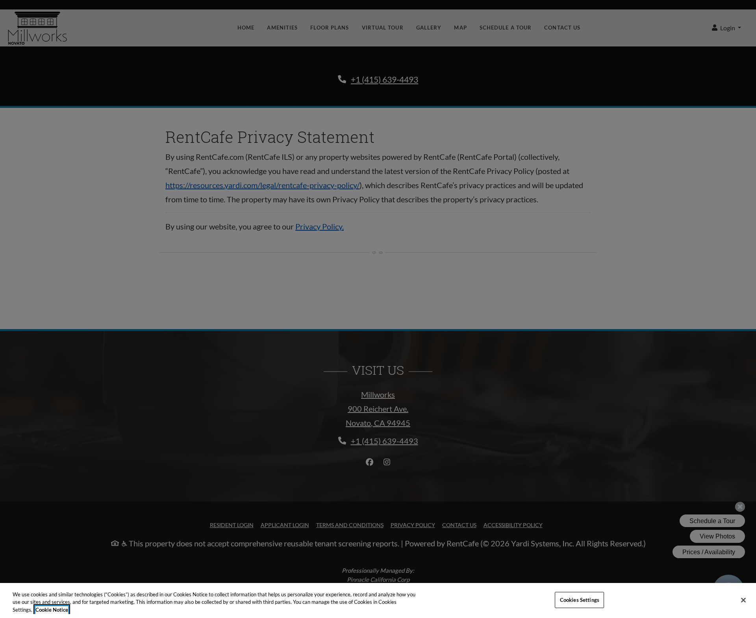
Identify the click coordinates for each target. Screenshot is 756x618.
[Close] (743, 600)
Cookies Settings (579, 599)
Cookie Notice (51, 610)
